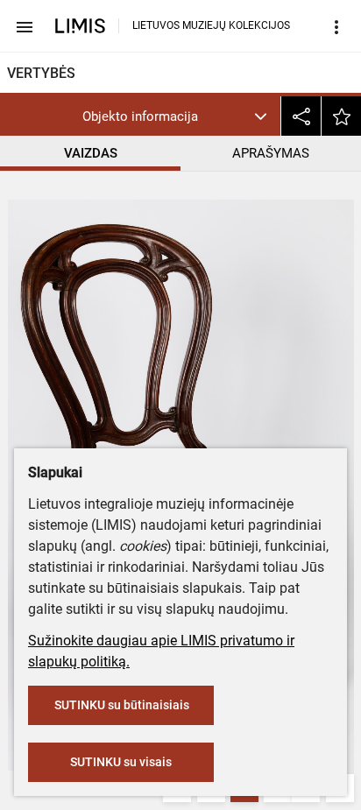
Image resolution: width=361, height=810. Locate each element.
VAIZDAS (90, 153)
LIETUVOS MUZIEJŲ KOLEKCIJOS (211, 25)
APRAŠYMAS (270, 153)
